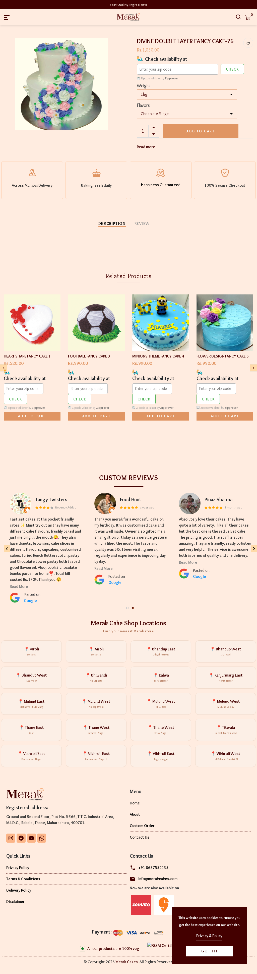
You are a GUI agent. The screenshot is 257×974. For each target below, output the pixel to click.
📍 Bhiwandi (96, 677)
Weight (143, 85)
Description (112, 223)
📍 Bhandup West (225, 651)
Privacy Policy (17, 867)
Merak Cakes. (127, 961)
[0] (248, 17)
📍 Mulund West (96, 703)
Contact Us (139, 837)
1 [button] (128, 608)
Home (135, 803)
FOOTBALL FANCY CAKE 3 (89, 356)
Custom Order (142, 825)
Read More (19, 556)
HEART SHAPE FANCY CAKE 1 (27, 356)
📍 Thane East (31, 730)
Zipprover (171, 78)
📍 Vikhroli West (225, 756)
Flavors (143, 105)
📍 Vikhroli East (31, 756)
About (135, 814)
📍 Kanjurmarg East (226, 677)
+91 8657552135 (153, 867)
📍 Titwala (226, 730)
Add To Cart (32, 416)
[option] (61, 84)
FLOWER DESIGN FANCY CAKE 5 (223, 356)
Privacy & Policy (209, 935)
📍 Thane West (96, 730)
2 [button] (133, 608)
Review (142, 223)
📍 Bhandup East (160, 651)
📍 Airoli (31, 651)
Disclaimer (15, 901)
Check (232, 69)
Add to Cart (200, 131)
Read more (146, 146)
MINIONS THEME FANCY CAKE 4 (158, 356)
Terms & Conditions (23, 879)
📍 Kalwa (161, 677)
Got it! (209, 951)
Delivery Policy (18, 890)
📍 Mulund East (31, 703)
